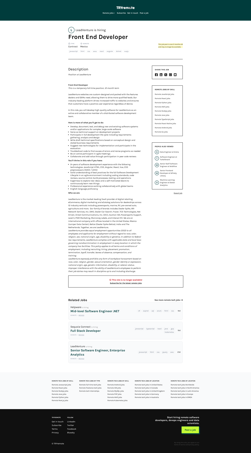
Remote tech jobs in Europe (182, 394)
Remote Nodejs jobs (163, 111)
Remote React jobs (162, 98)
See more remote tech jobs (167, 300)
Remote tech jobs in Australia (147, 397)
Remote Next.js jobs (60, 400)
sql (153, 311)
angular (110, 51)
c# (139, 311)
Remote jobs (108, 13)
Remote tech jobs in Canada (146, 388)
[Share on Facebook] (156, 74)
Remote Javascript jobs (61, 385)
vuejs (126, 51)
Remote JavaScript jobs (164, 94)
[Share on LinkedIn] (161, 74)
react (102, 51)
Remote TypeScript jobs (164, 119)
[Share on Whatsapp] (170, 74)
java (166, 329)
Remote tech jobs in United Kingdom (150, 391)
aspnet (146, 311)
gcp (172, 329)
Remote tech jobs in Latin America (185, 391)
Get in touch (132, 13)
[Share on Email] (175, 74)
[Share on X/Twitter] (165, 74)
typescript (150, 329)
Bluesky (71, 432)
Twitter (70, 425)
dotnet (118, 51)
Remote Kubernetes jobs (117, 400)
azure (159, 311)
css (88, 51)
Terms (55, 429)
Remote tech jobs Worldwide (182, 385)
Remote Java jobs (162, 115)
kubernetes (169, 332)
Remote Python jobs (163, 102)
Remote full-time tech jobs (90, 385)
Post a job (144, 13)
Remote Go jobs (161, 132)
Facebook (71, 429)
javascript (73, 51)
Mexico (84, 46)
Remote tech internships (89, 391)
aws (172, 352)
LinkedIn (71, 421)
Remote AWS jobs (162, 107)
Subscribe (121, 13)
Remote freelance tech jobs (90, 388)
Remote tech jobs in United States (148, 385)
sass (95, 51)
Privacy (55, 432)
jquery (164, 352)
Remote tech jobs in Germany (147, 394)
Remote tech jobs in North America (185, 388)
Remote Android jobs (163, 128)
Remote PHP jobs (114, 394)
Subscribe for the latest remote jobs (126, 283)
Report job (178, 193)
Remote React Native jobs (165, 123)
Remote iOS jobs (114, 388)
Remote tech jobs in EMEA (181, 397)
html (82, 51)
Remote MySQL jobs (115, 391)
